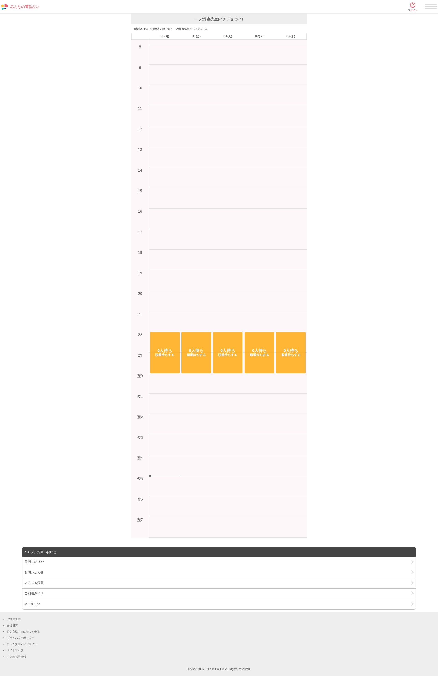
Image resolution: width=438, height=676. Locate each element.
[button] (165, 352)
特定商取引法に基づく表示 (23, 631)
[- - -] (431, 7)
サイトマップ (15, 650)
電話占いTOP (141, 28)
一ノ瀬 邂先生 (181, 28)
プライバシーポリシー (20, 637)
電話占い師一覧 (161, 28)
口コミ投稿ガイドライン (22, 644)
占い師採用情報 (16, 656)
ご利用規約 (14, 619)
